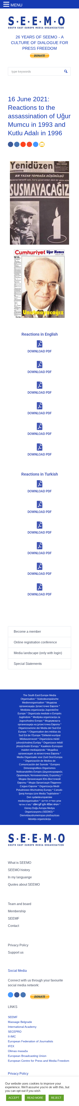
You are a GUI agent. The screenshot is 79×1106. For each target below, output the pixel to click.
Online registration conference (35, 642)
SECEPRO (14, 1031)
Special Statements (28, 663)
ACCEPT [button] (14, 1097)
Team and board (19, 904)
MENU (16, 5)
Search (65, 71)
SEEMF (13, 918)
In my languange (20, 877)
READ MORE (35, 1097)
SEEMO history (19, 870)
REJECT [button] (56, 1097)
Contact (13, 925)
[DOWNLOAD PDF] (39, 344)
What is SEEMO (19, 862)
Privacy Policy (18, 945)
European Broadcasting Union (27, 1055)
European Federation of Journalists (30, 1041)
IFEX (11, 1046)
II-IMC (12, 1036)
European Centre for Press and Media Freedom (38, 1060)
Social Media (17, 970)
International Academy (22, 1026)
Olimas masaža (18, 1051)
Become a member (27, 631)
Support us (15, 952)
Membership (17, 911)
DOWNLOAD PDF (40, 351)
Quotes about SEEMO (24, 884)
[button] (7, 4)
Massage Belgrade (20, 1022)
